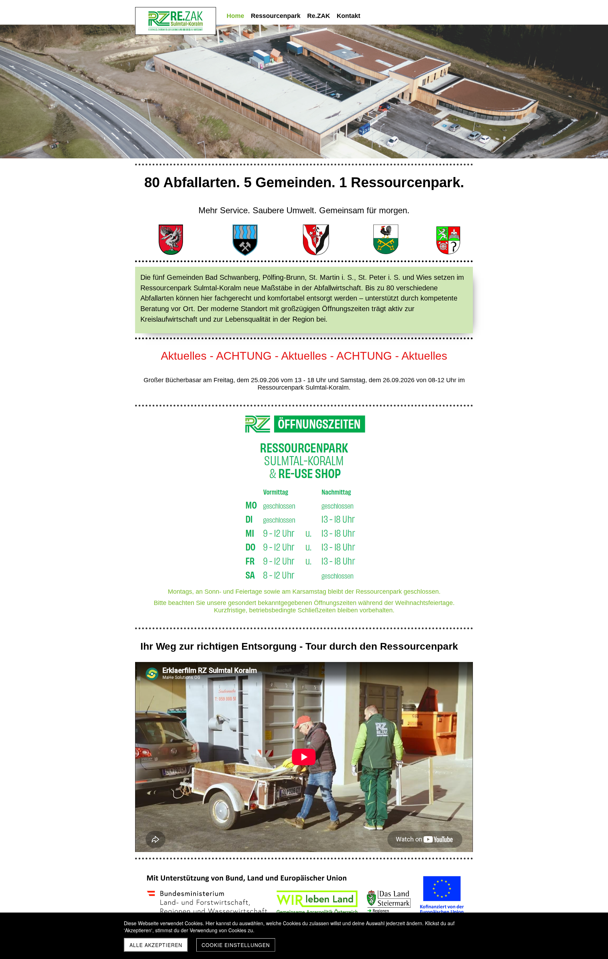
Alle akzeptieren (155, 944)
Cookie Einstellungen (236, 944)
